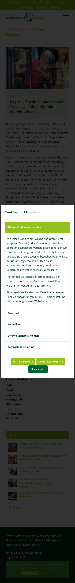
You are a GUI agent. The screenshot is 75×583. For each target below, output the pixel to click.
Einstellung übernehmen (51, 361)
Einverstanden (38, 369)
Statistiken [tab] (14, 324)
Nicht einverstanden (23, 361)
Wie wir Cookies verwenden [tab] (24, 227)
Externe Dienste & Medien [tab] (23, 335)
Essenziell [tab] (13, 313)
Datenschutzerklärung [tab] (21, 347)
